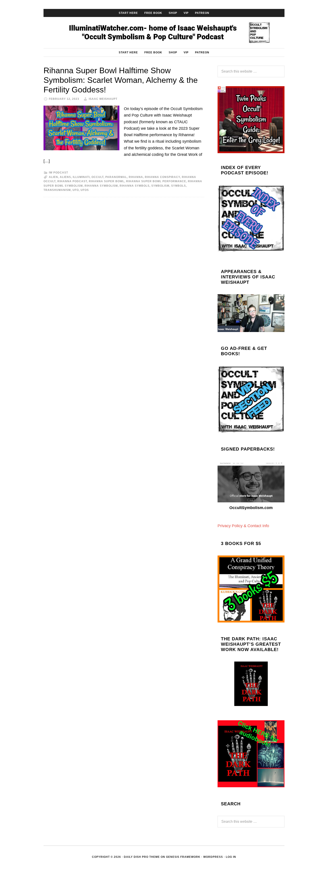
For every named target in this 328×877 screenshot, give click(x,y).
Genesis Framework (183, 856)
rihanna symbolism (101, 185)
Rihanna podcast (72, 181)
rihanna (136, 177)
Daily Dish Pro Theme (142, 856)
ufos (85, 190)
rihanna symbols (134, 185)
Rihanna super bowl (106, 181)
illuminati (81, 177)
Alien (53, 177)
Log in (231, 856)
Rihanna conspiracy (162, 177)
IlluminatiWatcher (164, 32)
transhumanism (57, 190)
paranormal (116, 177)
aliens (65, 177)
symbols (178, 185)
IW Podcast (58, 172)
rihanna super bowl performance (156, 181)
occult (97, 177)
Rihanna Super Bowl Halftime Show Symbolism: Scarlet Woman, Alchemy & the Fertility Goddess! (121, 80)
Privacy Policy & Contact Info (243, 526)
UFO (76, 190)
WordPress (213, 856)
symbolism (160, 185)
